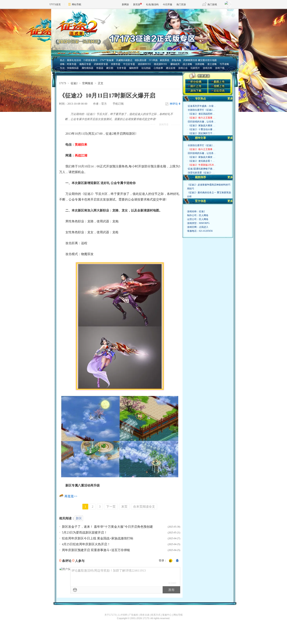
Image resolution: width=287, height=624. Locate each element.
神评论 (175, 103)
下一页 (111, 506)
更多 (230, 98)
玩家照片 (195, 68)
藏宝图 (109, 68)
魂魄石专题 (85, 64)
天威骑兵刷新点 (124, 60)
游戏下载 (220, 68)
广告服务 (133, 614)
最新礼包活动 (74, 60)
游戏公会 (183, 68)
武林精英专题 (101, 64)
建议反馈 (170, 68)
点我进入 (203, 227)
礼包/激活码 (152, 4)
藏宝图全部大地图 (207, 60)
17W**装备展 (107, 60)
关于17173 (110, 614)
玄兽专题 (121, 68)
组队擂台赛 (140, 60)
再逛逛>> (70, 496)
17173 (62, 83)
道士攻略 (212, 64)
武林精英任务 (190, 60)
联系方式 (155, 614)
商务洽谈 (144, 614)
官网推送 (87, 83)
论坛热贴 (146, 68)
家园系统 (164, 60)
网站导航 (76, 4)
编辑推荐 (133, 68)
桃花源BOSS (160, 64)
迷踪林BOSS (144, 64)
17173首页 (55, 4)
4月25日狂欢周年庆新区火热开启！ (86, 544)
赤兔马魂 (176, 60)
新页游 (136, 4)
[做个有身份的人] (171, 561)
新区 (79, 518)
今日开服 (167, 4)
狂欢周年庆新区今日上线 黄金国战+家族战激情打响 (97, 538)
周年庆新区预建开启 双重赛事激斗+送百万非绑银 (96, 550)
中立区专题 (129, 64)
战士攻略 (187, 64)
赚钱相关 (175, 64)
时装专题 (71, 64)
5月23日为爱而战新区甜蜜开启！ (84, 532)
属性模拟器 (87, 68)
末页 (124, 506)
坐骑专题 (115, 64)
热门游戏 (212, 4)
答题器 (99, 68)
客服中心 (167, 614)
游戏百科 (207, 68)
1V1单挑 (153, 60)
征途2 (74, 83)
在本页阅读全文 (144, 506)
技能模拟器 (73, 68)
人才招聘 (122, 614)
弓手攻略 (224, 64)
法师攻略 (199, 64)
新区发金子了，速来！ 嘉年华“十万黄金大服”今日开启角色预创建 (107, 526)
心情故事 (158, 68)
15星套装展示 (90, 60)
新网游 (125, 4)
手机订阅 (118, 103)
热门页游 (181, 4)
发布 (171, 589)
